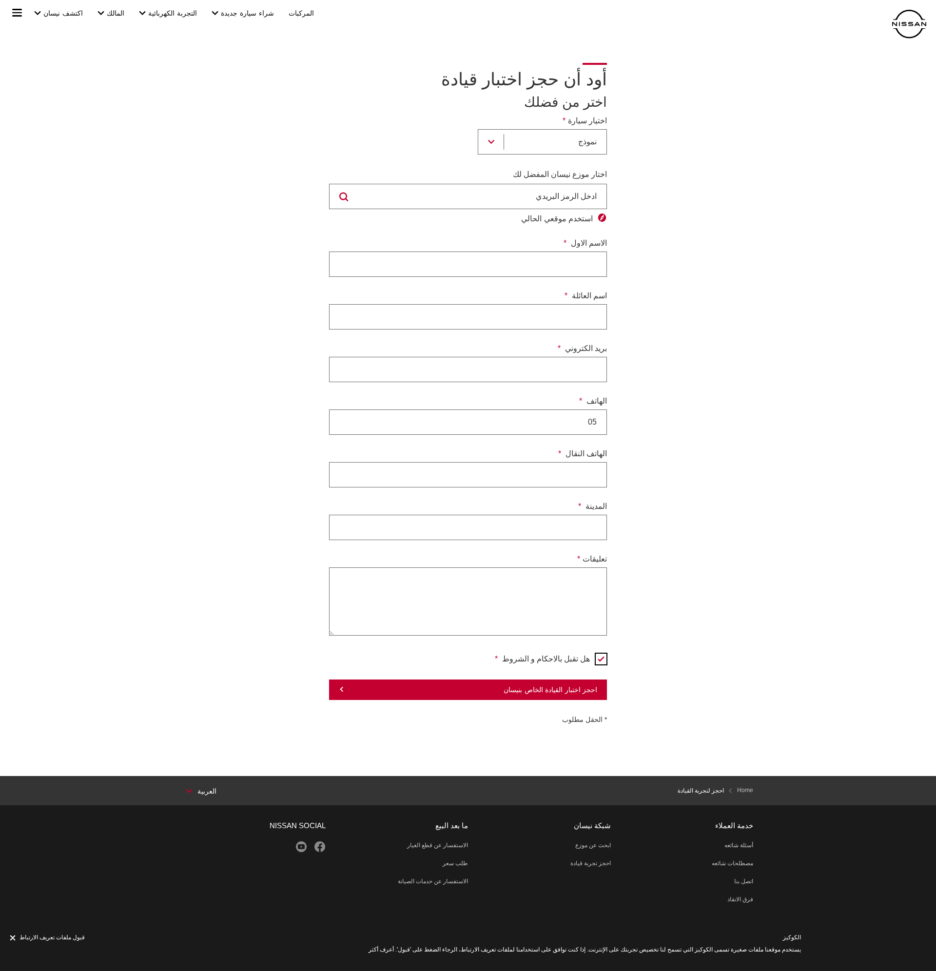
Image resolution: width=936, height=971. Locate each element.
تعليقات (595, 559)
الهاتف (596, 401)
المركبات (301, 13)
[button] (17, 13)
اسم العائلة (588, 295)
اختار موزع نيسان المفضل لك (560, 174)
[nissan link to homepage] (909, 24)
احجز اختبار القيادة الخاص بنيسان (550, 690)
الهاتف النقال (585, 453)
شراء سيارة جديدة (247, 13)
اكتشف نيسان (63, 13)
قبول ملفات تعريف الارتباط (52, 937)
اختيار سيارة (587, 121)
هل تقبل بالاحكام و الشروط (545, 659)
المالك (115, 13)
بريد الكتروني (585, 348)
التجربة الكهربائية (172, 13)
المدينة (595, 506)
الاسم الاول (588, 243)
